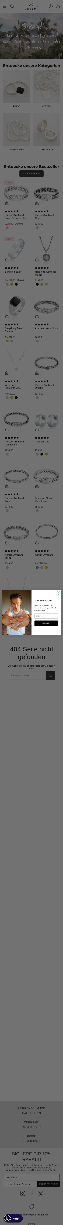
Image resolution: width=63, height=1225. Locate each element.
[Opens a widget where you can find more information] (13, 1218)
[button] (7, 1217)
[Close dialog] (58, 592)
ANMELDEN (46, 623)
